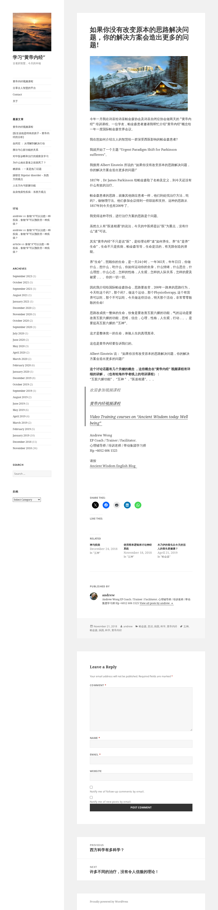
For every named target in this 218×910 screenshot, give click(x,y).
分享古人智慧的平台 (24, 88)
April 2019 (19, 416)
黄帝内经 (172, 626)
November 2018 (22, 448)
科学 (163, 626)
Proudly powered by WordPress (109, 901)
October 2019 (21, 384)
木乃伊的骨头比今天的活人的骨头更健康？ (172, 546)
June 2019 (19, 403)
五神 (186, 626)
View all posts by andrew (155, 603)
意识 (150, 626)
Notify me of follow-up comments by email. (117, 791)
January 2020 (21, 371)
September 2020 (22, 327)
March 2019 (20, 422)
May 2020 (19, 346)
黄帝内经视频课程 (23, 81)
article (17, 244)
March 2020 (20, 359)
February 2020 (22, 365)
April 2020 (19, 352)
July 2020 (18, 333)
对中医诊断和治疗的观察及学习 (31, 156)
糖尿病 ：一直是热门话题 (27, 169)
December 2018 (22, 442)
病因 (156, 626)
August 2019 (20, 397)
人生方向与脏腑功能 (24, 185)
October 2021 (21, 282)
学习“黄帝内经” (29, 57)
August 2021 (20, 295)
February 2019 (22, 429)
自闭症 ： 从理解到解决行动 (29, 143)
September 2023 (22, 276)
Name (95, 738)
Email (95, 754)
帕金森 (142, 626)
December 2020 (22, 308)
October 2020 (21, 320)
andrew (17, 216)
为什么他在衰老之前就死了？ (29, 162)
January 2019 (21, 435)
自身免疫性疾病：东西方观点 (29, 192)
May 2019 (19, 410)
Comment (98, 685)
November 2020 (22, 314)
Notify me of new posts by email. (110, 802)
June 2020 (19, 340)
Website (96, 771)
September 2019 (22, 391)
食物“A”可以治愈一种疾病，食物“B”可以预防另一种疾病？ (32, 220)
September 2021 (22, 289)
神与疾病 (95, 545)
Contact (17, 94)
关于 (15, 101)
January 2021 (21, 301)
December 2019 (22, 378)
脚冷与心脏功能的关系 (25, 150)
